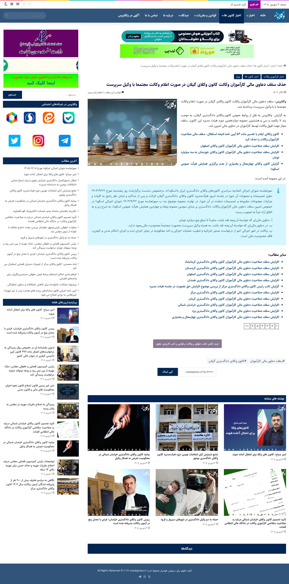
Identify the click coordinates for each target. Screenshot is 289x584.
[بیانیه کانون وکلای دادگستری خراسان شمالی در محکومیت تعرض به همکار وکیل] (119, 427)
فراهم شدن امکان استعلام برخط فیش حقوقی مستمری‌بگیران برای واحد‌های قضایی (41, 276)
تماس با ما (151, 15)
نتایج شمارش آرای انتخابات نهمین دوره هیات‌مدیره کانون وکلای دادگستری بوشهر (187, 456)
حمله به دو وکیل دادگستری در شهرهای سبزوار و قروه (189, 519)
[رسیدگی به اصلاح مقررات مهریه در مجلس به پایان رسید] (68, 410)
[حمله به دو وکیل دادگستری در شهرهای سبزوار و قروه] (187, 492)
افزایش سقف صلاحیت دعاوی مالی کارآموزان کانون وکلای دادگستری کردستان (232, 268)
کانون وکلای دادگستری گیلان (226, 361)
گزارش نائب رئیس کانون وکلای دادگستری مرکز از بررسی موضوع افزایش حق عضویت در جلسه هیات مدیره (214, 286)
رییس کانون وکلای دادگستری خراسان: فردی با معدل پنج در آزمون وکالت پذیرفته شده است (119, 521)
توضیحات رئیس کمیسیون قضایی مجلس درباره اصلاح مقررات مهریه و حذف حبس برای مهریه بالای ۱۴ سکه (29, 465)
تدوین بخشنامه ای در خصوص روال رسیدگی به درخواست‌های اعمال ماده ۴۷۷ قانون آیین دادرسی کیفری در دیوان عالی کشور (29, 351)
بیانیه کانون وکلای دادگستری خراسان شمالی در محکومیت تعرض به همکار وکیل (124, 456)
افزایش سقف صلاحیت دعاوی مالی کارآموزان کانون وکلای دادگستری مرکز (234, 292)
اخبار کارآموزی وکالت (274, 77)
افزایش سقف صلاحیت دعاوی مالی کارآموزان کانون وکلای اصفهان (239, 145)
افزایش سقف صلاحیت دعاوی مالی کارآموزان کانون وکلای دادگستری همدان (233, 280)
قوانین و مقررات (206, 15)
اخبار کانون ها (232, 15)
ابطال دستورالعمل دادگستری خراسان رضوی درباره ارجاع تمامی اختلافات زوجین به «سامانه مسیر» (43, 182)
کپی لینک (167, 372)
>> (247, 326)
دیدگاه (185, 15)
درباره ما (168, 15)
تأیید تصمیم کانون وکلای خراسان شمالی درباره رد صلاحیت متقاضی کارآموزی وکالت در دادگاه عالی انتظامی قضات (189, 4)
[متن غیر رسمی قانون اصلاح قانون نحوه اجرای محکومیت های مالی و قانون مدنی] (68, 392)
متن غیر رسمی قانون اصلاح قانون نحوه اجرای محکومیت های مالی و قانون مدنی (30, 387)
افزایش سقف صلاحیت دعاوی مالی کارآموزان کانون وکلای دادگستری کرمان (234, 298)
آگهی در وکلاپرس (128, 15)
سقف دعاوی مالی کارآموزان (266, 361)
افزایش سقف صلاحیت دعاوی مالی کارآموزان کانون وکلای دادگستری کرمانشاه (232, 261)
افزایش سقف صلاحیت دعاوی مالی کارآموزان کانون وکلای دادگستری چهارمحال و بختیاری (225, 317)
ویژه (238, 77)
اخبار (252, 15)
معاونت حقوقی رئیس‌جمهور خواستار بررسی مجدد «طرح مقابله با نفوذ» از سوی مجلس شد (42, 229)
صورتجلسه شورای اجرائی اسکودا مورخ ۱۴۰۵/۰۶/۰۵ (50, 168)
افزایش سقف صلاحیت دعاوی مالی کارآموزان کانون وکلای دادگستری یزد (235, 311)
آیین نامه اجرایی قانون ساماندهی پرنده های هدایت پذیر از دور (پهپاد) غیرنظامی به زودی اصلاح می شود (40, 292)
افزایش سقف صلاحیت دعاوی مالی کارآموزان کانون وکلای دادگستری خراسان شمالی (228, 304)
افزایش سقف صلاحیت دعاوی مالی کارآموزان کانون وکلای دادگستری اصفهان (233, 274)
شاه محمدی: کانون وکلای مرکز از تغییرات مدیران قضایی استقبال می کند (40, 266)
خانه (263, 15)
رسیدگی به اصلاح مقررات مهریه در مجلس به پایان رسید (30, 406)
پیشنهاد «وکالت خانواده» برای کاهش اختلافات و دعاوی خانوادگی (41, 284)
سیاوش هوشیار (168, 571)
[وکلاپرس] (280, 15)
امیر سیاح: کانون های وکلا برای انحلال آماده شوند (259, 454)
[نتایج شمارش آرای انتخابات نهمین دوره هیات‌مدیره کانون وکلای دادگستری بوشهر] (187, 427)
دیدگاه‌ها (186, 548)
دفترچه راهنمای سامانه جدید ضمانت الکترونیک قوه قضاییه (44, 211)
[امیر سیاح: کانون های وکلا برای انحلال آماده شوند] (255, 427)
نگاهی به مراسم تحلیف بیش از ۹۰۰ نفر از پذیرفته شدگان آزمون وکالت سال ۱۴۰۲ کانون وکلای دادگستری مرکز (30, 484)
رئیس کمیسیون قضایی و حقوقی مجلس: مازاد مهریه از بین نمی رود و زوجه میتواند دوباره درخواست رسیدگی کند (39, 245)
